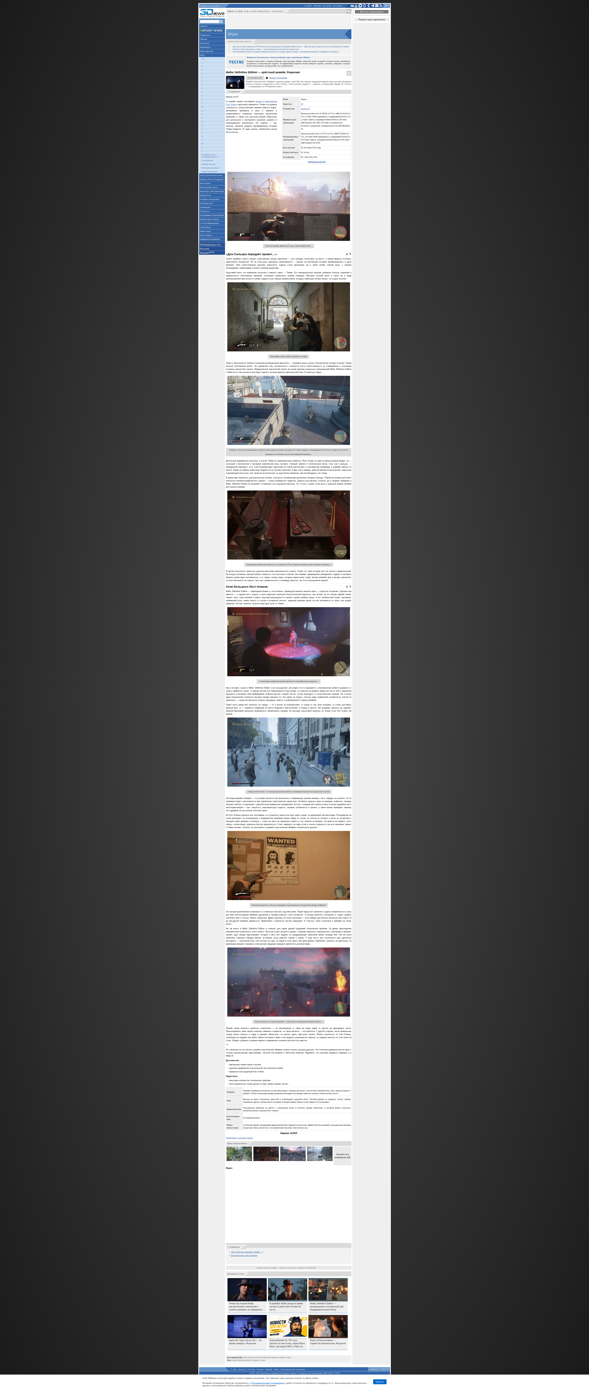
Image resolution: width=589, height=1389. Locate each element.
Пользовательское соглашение (293, 1369)
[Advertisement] (289, 21)
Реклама (317, 6)
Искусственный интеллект (211, 175)
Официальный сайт (317, 162)
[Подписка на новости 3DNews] (377, 6)
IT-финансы (205, 35)
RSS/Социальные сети (210, 245)
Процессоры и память (209, 219)
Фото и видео (206, 235)
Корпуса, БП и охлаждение (211, 179)
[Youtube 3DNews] (356, 6)
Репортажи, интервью (210, 168)
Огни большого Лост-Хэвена (244, 1255)
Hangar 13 (305, 109)
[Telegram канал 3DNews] (373, 6)
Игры (202, 55)
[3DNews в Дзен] (364, 6)
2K (302, 104)
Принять (380, 1382)
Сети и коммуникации (209, 223)
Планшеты (205, 211)
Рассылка (327, 6)
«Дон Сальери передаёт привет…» (247, 1252)
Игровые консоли (208, 164)
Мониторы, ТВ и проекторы (212, 191)
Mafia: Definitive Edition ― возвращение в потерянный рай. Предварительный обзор (327, 1306)
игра (263, 1360)
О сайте (308, 6)
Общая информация (210, 172)
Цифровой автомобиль (210, 239)
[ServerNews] (212, 30)
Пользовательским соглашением (267, 1383)
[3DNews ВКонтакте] (352, 6)
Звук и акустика (206, 51)
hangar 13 (256, 1360)
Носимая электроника (209, 199)
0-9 (203, 59)
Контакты (337, 6)
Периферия (205, 207)
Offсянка (203, 39)
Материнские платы (209, 187)
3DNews (230, 11)
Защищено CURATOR (379, 1369)
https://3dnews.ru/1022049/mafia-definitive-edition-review (267, 1357)
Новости (203, 26)
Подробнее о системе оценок (239, 1138)
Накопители (205, 195)
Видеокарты (205, 47)
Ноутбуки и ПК (206, 203)
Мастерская (205, 183)
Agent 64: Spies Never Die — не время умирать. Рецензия (245, 1342)
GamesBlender (207, 160)
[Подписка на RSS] (381, 6)
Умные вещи (205, 231)
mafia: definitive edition (241, 1360)
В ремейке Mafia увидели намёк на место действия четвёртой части (286, 1306)
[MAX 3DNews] (360, 6)
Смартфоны (205, 227)
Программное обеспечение (212, 215)
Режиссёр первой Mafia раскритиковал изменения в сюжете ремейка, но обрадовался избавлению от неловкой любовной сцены (247, 1306)
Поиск (276, 1369)
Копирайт (268, 1369)
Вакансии (207, 252)
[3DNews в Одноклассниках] (369, 6)
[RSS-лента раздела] (348, 11)
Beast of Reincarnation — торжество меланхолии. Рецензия (328, 1342)
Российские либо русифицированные (209, 156)
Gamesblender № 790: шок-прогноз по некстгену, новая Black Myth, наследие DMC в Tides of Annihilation (287, 1343)
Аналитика (204, 43)
